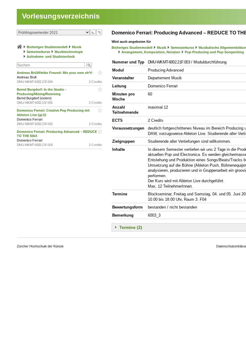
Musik (76, 47)
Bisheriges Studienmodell (47, 47)
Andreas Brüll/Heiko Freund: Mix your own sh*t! (55, 72)
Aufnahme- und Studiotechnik (51, 56)
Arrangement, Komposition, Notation (151, 52)
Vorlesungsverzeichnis (61, 16)
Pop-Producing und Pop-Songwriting (214, 52)
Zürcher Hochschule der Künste (40, 246)
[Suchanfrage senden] (89, 65)
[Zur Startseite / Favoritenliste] (19, 47)
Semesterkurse (38, 52)
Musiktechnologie (69, 52)
